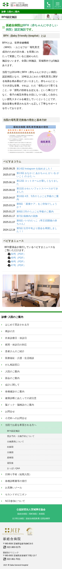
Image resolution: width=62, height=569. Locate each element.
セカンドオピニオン (16, 494)
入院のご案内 (12, 371)
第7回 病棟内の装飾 (27, 216)
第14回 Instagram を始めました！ (35, 168)
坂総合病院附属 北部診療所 (38, 518)
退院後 (10, 463)
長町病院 (33, 514)
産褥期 (10, 457)
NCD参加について (15, 501)
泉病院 (42, 514)
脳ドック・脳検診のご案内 (19, 404)
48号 (13, 261)
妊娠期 (10, 447)
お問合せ (10, 411)
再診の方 (10, 331)
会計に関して (12, 384)
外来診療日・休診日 (16, 338)
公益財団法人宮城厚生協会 (31, 509)
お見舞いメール (13, 487)
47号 (13, 265)
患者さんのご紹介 (14, 351)
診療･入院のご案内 (10, 11)
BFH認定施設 (13, 431)
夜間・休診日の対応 (16, 344)
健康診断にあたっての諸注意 (20, 398)
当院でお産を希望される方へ (20, 425)
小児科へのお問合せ (16, 418)
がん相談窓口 (12, 364)
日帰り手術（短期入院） (18, 474)
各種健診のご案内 (14, 391)
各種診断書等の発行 (16, 481)
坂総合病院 (22, 514)
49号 (13, 257)
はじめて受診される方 (17, 324)
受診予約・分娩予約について (20, 436)
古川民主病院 (18, 518)
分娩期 (10, 452)
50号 (13, 254)
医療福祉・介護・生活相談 (19, 358)
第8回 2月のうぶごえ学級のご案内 (35, 211)
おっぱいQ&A (13, 468)
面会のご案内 (12, 378)
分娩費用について (15, 441)
